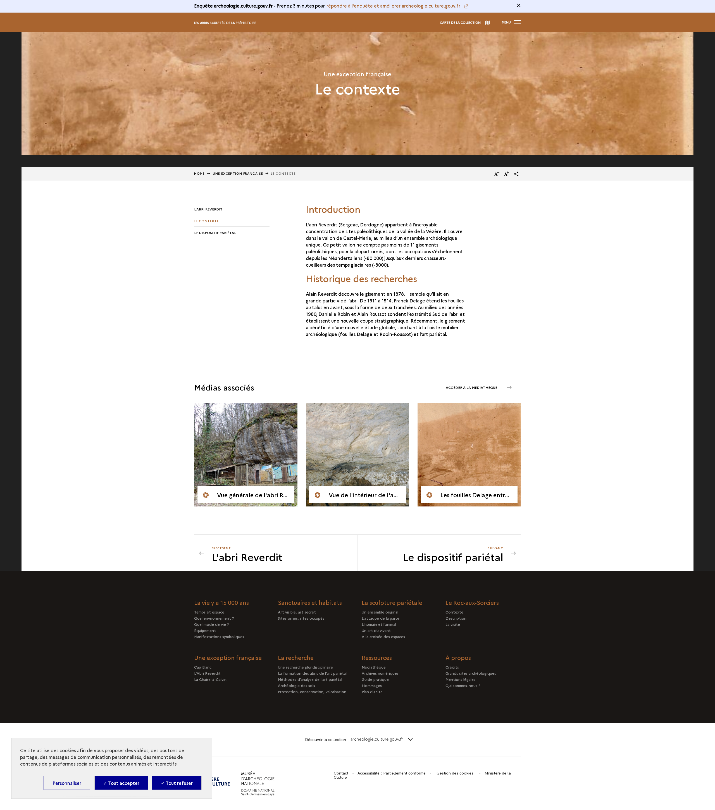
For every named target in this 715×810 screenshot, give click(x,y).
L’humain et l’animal (379, 624)
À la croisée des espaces (383, 636)
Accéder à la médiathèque (472, 387)
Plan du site (372, 691)
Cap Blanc (202, 666)
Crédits (452, 666)
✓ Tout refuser (177, 783)
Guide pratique (375, 679)
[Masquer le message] (518, 5)
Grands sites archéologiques (470, 673)
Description (455, 617)
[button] (516, 173)
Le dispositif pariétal (215, 232)
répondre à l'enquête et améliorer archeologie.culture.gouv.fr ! (394, 6)
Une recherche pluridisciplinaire (305, 666)
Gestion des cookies (455, 773)
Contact (341, 773)
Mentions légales (460, 679)
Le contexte (206, 220)
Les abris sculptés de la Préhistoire (225, 23)
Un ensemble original (380, 611)
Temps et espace (209, 611)
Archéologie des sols (296, 685)
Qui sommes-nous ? (462, 685)
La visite (452, 624)
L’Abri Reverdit (207, 673)
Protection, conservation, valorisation (312, 691)
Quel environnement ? (214, 617)
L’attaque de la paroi (380, 617)
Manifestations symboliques (219, 636)
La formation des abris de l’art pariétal (312, 673)
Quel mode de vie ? (211, 624)
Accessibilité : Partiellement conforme (392, 773)
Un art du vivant (376, 630)
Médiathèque (374, 666)
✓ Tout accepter (121, 783)
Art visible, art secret (297, 611)
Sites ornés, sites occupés (301, 617)
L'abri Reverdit (208, 209)
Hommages (372, 685)
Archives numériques (380, 673)
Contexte (454, 611)
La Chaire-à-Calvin (210, 679)
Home (199, 173)
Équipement (205, 630)
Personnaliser (67, 783)
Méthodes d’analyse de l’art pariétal (310, 679)
